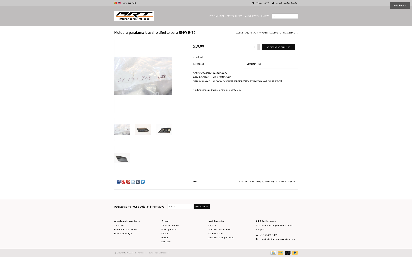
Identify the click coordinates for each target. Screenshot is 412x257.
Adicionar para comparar (276, 181)
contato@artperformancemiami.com (277, 239)
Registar (212, 225)
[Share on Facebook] (119, 182)
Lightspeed (164, 253)
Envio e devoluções (123, 233)
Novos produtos (169, 229)
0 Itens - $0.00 (262, 3)
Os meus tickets (215, 233)
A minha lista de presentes (221, 237)
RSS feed (166, 241)
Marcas (265, 16)
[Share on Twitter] (143, 182)
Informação (198, 63)
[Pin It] (128, 182)
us (119, 3)
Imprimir (291, 181)
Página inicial (217, 16)
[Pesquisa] (274, 16)
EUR (124, 3)
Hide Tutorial (400, 5)
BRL (134, 3)
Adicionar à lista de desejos (251, 181)
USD (130, 3)
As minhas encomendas (219, 229)
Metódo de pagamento (125, 229)
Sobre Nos (119, 225)
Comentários (254, 63)
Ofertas (165, 233)
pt (115, 3)
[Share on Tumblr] (138, 182)
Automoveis (252, 16)
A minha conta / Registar (287, 3)
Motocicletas (235, 16)
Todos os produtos (170, 225)
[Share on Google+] (123, 182)
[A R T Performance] (142, 16)
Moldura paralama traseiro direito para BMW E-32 (274, 33)
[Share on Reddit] (133, 182)
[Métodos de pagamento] (272, 252)
